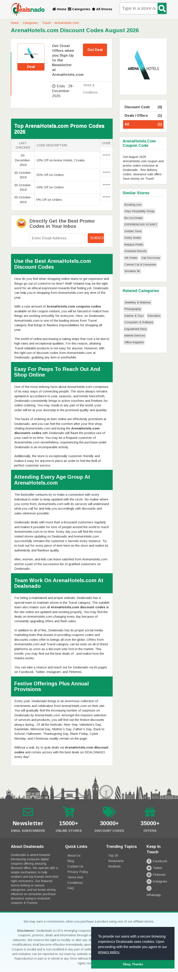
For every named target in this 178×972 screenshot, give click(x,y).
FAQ (70, 888)
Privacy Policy (77, 872)
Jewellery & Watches (137, 302)
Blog (70, 861)
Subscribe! (97, 238)
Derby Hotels (132, 237)
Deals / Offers (143, 115)
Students (114, 866)
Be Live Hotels (133, 218)
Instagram (160, 881)
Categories (80, 9)
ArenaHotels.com (66, 23)
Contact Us (75, 866)
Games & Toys (134, 315)
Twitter (157, 868)
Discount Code (143, 107)
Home (61, 9)
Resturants (116, 861)
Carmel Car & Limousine (140, 264)
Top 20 (113, 855)
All (143, 124)
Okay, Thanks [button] (133, 964)
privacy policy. (109, 952)
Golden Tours (133, 231)
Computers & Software (138, 322)
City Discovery (150, 257)
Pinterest (159, 874)
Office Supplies (134, 342)
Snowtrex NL (132, 271)
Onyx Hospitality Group (139, 211)
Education (154, 315)
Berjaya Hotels (133, 244)
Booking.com (133, 204)
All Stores (104, 9)
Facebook (160, 861)
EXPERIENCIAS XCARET (140, 224)
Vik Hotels (130, 257)
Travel (46, 23)
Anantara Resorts (135, 251)
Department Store (135, 329)
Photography (132, 309)
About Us (74, 855)
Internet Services (134, 335)
